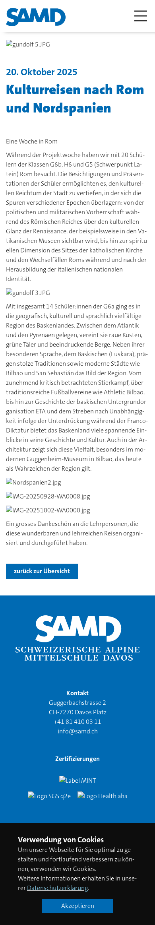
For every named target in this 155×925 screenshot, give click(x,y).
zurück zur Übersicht (42, 571)
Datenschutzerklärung (57, 888)
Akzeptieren (77, 906)
